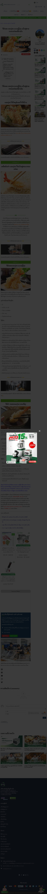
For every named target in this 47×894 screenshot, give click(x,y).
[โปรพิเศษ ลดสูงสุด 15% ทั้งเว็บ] (21, 433)
